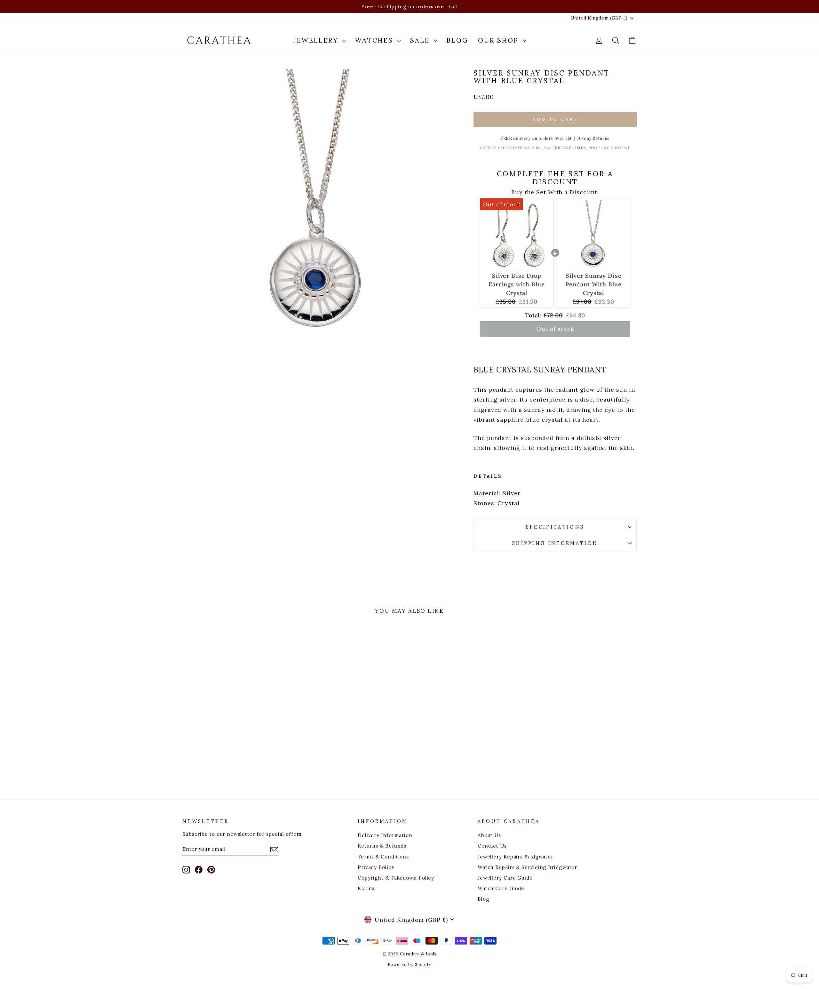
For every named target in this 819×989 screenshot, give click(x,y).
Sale (421, 40)
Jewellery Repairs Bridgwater (515, 857)
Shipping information (555, 543)
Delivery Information (385, 835)
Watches (375, 40)
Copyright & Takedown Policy (396, 878)
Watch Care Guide (501, 888)
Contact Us (492, 846)
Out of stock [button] (555, 328)
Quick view (236, 730)
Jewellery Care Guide (505, 878)
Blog (457, 40)
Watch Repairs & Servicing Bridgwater (527, 867)
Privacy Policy (376, 867)
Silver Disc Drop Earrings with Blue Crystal (517, 284)
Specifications (555, 527)
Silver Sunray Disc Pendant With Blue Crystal (593, 284)
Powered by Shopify (409, 964)
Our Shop (499, 40)
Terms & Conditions (383, 857)
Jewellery (317, 40)
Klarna (366, 888)
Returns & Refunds (382, 846)
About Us (489, 835)
